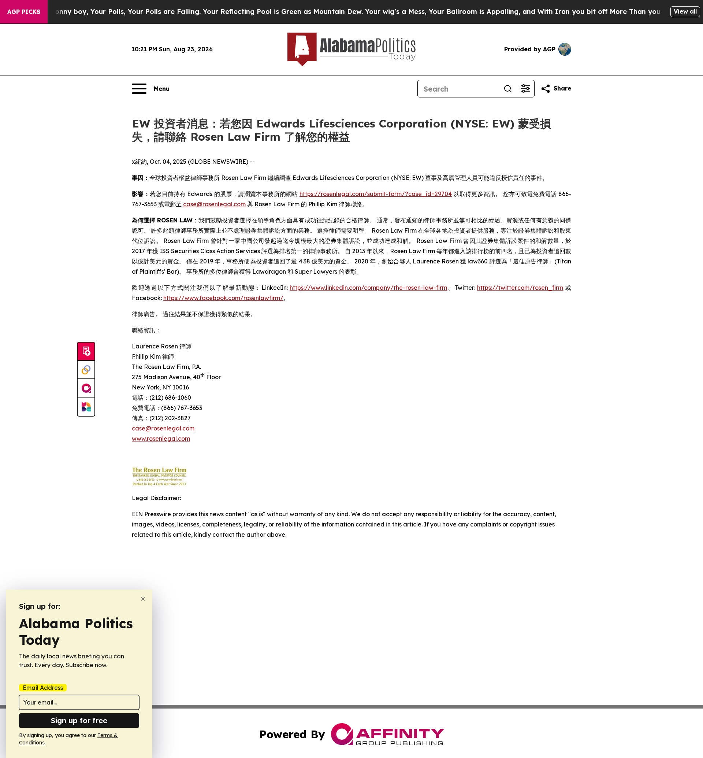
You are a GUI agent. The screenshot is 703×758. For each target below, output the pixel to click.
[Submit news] (86, 352)
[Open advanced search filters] (525, 88)
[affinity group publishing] (86, 388)
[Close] (143, 598)
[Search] (508, 88)
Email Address (43, 687)
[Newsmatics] (86, 407)
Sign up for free (79, 720)
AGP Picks (23, 11)
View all (685, 11)
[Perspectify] (86, 370)
